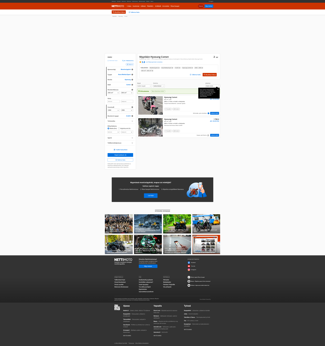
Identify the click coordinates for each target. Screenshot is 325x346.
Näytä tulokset (120, 155)
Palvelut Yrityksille (169, 284)
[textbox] (119, 79)
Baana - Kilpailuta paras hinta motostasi (200, 281)
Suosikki (169, 109)
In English (211, 1)
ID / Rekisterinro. (129, 60)
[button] (144, 85)
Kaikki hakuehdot (121, 149)
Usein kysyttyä (143, 284)
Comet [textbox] (130, 84)
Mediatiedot (167, 282)
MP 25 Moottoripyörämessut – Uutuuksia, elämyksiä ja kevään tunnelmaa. (148, 244)
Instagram (193, 269)
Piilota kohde (140, 98)
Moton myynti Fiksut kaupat (198, 277)
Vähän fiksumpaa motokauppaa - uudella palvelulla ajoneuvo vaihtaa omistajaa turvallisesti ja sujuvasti (177, 244)
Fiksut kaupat (175, 6)
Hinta (109, 98)
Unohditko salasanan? (146, 282)
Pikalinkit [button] (150, 6)
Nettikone (129, 1)
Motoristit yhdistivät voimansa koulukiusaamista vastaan (119, 223)
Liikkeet (143, 6)
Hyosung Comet (178, 105)
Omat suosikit (118, 284)
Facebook (193, 262)
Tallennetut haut (119, 280)
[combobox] (120, 79)
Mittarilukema (112, 126)
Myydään (114, 16)
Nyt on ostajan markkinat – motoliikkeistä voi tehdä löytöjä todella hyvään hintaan (148, 223)
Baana (152, 1)
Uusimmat (136, 6)
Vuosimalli (111, 107)
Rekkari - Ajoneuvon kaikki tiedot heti (200, 285)
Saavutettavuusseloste (146, 291)
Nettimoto (118, 6)
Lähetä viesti (214, 113)
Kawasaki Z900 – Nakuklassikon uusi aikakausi (206, 223)
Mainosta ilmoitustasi (121, 287)
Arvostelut (165, 6)
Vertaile (177, 109)
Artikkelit (158, 6)
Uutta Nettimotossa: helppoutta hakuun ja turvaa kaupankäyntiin (206, 244)
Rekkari (148, 1)
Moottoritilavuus (113, 89)
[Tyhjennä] (132, 69)
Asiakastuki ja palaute (146, 280)
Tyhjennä (130, 64)
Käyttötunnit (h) (125, 128)
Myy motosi (208, 6)
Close (218, 89)
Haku (129, 6)
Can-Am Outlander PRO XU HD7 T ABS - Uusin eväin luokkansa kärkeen (119, 244)
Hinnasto (166, 280)
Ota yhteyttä (167, 287)
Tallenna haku (135, 12)
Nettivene (124, 1)
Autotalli (119, 1)
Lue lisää (151, 195)
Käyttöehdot (143, 289)
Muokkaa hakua (120, 12)
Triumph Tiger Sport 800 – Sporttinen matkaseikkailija (177, 223)
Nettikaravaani (142, 1)
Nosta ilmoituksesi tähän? (158, 91)
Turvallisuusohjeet (145, 287)
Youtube (193, 266)
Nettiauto (114, 1)
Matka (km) (113, 128)
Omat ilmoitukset (120, 282)
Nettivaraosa (135, 1)
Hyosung (120, 16)
